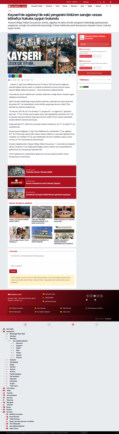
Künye (8, 407)
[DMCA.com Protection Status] (84, 87)
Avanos (12, 372)
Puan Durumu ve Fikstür (95, 308)
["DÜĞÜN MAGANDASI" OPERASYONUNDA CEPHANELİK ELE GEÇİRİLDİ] (64, 232)
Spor (82, 6)
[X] (87, 295)
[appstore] (89, 300)
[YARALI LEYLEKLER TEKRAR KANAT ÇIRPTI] (19, 212)
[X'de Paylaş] (13, 76)
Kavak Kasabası (15, 374)
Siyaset (98, 6)
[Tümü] (109, 80)
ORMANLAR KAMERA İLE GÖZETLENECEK (40, 241)
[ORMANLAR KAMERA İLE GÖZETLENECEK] (42, 232)
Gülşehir (12, 360)
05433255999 (49, 298)
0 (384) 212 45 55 (86, 56)
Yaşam (18, 353)
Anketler (9, 405)
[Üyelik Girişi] (109, 2)
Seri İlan (9, 398)
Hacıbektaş (13, 362)
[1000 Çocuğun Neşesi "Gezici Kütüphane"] (19, 232)
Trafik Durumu (66, 308)
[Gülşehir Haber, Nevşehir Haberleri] (17, 6)
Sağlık (90, 6)
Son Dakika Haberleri (43, 312)
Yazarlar (9, 393)
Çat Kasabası (14, 376)
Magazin (19, 346)
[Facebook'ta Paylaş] (9, 76)
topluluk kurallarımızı (27, 277)
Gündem (49, 6)
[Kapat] (118, 432)
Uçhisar (12, 369)
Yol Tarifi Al (98, 56)
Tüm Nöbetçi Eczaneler (95, 73)
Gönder (13, 271)
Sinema (19, 357)
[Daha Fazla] (20, 76)
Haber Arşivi (66, 312)
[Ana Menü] (110, 6)
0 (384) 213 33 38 (86, 68)
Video (8, 390)
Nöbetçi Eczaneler (17, 308)
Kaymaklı (13, 379)
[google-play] (99, 300)
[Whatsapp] (98, 295)
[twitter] (25, 324)
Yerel (57, 6)
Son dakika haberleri (20, 341)
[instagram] (49, 324)
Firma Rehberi (11, 395)
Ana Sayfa (9, 329)
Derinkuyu (13, 381)
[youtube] (73, 324)
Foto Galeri (10, 388)
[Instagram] (91, 295)
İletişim (9, 409)
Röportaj (9, 400)
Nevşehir (12, 338)
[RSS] (101, 295)
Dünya (65, 6)
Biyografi (9, 402)
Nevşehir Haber (36, 6)
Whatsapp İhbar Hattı (17, 334)
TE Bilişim (108, 319)
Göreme (12, 367)
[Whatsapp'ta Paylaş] (16, 76)
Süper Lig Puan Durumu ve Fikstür (21, 421)
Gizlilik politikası (74, 433)
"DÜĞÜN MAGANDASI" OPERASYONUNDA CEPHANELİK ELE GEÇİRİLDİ (63, 242)
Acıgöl (12, 383)
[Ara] (107, 6)
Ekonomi (74, 6)
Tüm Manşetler (16, 312)
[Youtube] (94, 295)
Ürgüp (11, 364)
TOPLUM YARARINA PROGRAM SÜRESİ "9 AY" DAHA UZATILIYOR (40, 221)
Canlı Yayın (13, 386)
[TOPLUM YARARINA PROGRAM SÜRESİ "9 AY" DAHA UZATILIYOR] (42, 212)
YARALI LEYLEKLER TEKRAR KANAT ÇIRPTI (19, 220)
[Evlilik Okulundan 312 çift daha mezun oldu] (64, 212)
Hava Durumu (41, 308)
